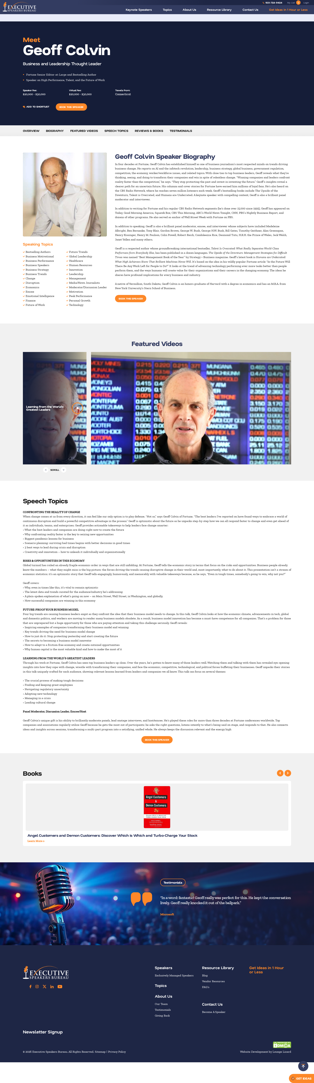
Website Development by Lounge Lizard (265, 1052)
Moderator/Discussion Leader (88, 287)
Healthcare (76, 260)
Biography (55, 131)
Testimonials (181, 131)
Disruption (32, 282)
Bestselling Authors (38, 252)
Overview (31, 131)
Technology (76, 305)
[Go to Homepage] (19, 7)
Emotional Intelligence (40, 296)
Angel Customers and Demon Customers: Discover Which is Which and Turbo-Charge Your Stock (112, 835)
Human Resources (80, 265)
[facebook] (30, 986)
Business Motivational (40, 256)
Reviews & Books (149, 131)
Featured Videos (84, 131)
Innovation (76, 269)
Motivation (76, 291)
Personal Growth (79, 300)
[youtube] (60, 986)
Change (30, 278)
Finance (31, 300)
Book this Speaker (71, 106)
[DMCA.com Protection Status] (282, 1044)
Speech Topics (116, 131)
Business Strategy (37, 269)
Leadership (76, 274)
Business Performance (40, 260)
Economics (32, 287)
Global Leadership (80, 256)
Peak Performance (80, 296)
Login (306, 2)
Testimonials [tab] (173, 882)
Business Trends (36, 274)
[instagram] (37, 986)
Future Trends (78, 252)
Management (77, 278)
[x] (44, 986)
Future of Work (35, 305)
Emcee (30, 291)
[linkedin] (52, 986)
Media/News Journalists (84, 282)
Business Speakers (37, 265)
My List (293, 2)
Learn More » (36, 841)
